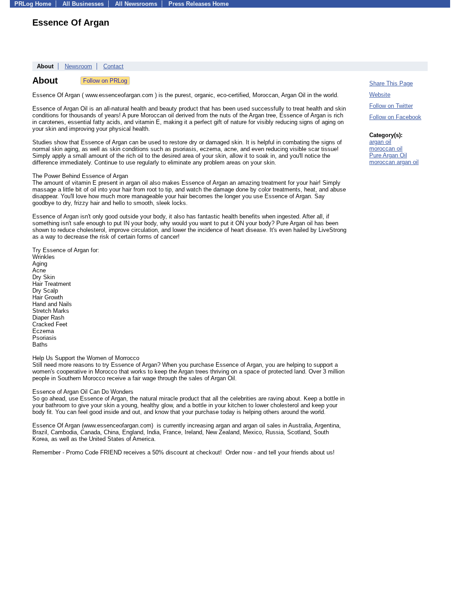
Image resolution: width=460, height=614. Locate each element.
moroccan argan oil (394, 162)
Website (379, 94)
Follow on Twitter (391, 105)
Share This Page (391, 83)
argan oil (380, 141)
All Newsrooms (136, 3)
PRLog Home (32, 3)
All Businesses (83, 3)
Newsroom (78, 66)
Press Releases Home (198, 3)
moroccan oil (385, 148)
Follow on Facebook (395, 117)
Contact (113, 66)
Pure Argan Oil (388, 155)
